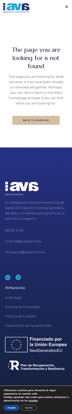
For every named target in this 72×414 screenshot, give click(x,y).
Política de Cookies (20, 316)
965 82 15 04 (14, 230)
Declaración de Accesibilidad (28, 326)
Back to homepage (36, 120)
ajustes (33, 400)
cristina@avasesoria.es (23, 241)
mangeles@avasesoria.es (25, 252)
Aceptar (11, 407)
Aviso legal (13, 297)
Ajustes (29, 407)
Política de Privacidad (22, 307)
